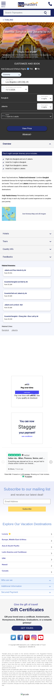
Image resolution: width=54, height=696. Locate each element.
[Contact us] (51, 4)
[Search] (45, 12)
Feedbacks (28, 257)
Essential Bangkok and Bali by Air (16, 282)
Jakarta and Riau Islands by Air (15, 270)
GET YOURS (27, 628)
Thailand (8, 20)
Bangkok (4, 98)
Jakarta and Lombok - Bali (13, 305)
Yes (31, 69)
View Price (27, 128)
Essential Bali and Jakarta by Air (15, 293)
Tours (28, 241)
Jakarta (4, 106)
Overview (27, 144)
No (38, 69)
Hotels (28, 233)
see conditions (27, 436)
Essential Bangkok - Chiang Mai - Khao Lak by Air (21, 316)
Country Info (28, 249)
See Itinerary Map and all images (34, 214)
